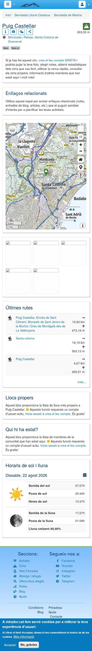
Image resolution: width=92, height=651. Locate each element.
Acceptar (10, 645)
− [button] (80, 151)
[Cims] (86, 26)
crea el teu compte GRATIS (57, 60)
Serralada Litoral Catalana (32, 15)
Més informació (23, 636)
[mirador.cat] (32, 4)
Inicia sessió (33, 414)
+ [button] (80, 144)
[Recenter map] (80, 159)
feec (5, 48)
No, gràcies (29, 644)
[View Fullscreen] (80, 128)
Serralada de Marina (68, 15)
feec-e (15, 48)
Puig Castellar (25, 359)
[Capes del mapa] (12, 129)
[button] (80, 167)
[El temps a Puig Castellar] (21, 32)
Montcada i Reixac (20, 37)
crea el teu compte (57, 414)
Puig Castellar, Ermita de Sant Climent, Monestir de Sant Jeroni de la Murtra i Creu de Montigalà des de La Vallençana (40, 323)
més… (82, 382)
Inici (8, 15)
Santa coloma (25, 338)
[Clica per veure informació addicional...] (5, 32)
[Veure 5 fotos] (13, 32)
